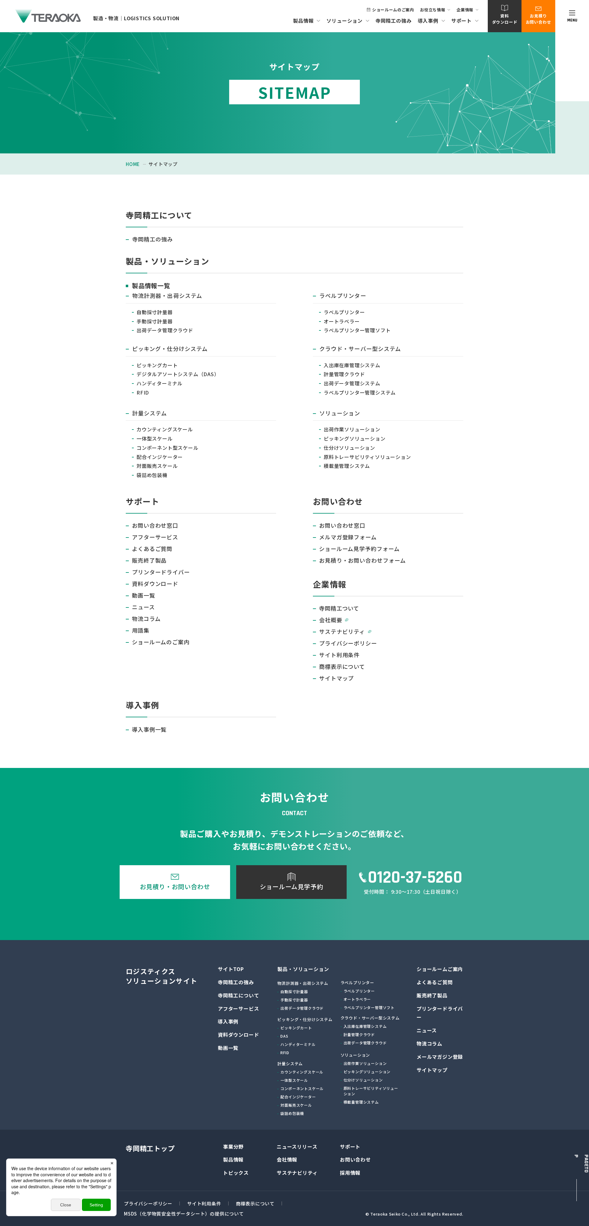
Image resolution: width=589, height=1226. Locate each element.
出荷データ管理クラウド (165, 330)
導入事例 (228, 1021)
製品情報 (233, 1159)
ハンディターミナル (160, 383)
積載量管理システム (347, 465)
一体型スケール (155, 438)
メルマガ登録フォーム (348, 537)
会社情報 (287, 1159)
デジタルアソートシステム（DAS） (178, 374)
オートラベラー (342, 321)
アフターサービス (155, 537)
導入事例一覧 (149, 729)
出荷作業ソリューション (352, 429)
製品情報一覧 (151, 285)
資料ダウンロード (155, 584)
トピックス (236, 1172)
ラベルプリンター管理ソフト (357, 330)
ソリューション (339, 413)
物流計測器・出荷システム (167, 295)
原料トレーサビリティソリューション (367, 457)
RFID (143, 392)
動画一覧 (143, 595)
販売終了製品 (149, 560)
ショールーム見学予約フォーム (359, 549)
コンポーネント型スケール (167, 447)
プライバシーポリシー (348, 643)
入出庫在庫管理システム (352, 365)
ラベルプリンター (342, 295)
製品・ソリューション (303, 969)
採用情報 (350, 1172)
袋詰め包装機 (152, 475)
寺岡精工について (238, 995)
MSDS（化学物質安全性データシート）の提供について (184, 1213)
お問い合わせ (355, 1159)
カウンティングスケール (165, 429)
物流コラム (146, 619)
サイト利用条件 (339, 655)
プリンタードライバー (161, 572)
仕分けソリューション (349, 447)
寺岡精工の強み (393, 20)
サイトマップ (336, 678)
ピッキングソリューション (355, 438)
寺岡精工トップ (150, 1148)
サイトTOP (231, 969)
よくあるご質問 (152, 549)
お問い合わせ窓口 (155, 525)
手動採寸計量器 (155, 321)
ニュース (143, 607)
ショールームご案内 (440, 969)
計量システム (149, 413)
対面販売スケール (157, 465)
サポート (350, 1146)
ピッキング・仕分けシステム (170, 349)
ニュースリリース (297, 1146)
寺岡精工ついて (339, 608)
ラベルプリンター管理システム (360, 392)
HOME (133, 164)
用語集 (140, 630)
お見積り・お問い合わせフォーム (362, 560)
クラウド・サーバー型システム (360, 349)
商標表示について (342, 666)
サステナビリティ (342, 631)
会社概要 (330, 620)
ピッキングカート (157, 365)
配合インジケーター (160, 457)
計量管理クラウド (344, 374)
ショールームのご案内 (393, 10)
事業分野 (233, 1146)
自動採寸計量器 (155, 312)
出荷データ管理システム (352, 383)
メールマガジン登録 (440, 1056)
